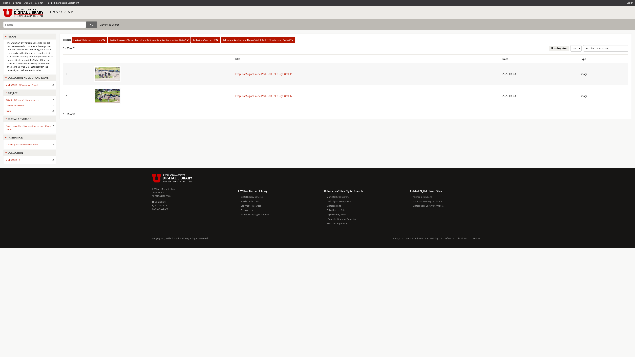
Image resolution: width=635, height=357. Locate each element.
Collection (15, 152)
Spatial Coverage (19, 119)
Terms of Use (247, 210)
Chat (40, 2)
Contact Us (160, 201)
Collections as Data (336, 210)
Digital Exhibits (334, 205)
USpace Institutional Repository (342, 219)
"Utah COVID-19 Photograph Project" (257, 40)
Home (6, 2)
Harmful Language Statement (62, 2)
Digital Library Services (252, 196)
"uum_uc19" (204, 40)
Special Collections (250, 201)
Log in (630, 2)
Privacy (396, 238)
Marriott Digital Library (338, 196)
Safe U (447, 238)
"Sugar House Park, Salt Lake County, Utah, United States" (148, 40)
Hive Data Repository (337, 223)
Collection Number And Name (28, 77)
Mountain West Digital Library (427, 201)
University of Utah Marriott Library (22, 144)
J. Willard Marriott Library (164, 189)
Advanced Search (110, 24)
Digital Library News (336, 214)
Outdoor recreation (15, 105)
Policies (476, 238)
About (12, 36)
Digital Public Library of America (428, 205)
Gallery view (560, 48)
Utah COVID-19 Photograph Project (22, 84)
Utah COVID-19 (62, 12)
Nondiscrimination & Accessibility (422, 238)
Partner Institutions (422, 196)
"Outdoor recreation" (88, 40)
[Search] (91, 24)
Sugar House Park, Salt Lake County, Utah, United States (28, 128)
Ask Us (28, 2)
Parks (8, 110)
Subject (12, 93)
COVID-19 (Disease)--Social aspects (22, 100)
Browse (17, 2)
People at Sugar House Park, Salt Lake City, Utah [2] (264, 96)
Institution (15, 137)
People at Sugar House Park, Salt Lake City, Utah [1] (264, 74)
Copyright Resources (251, 205)
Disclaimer (462, 238)
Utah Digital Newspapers (339, 201)
